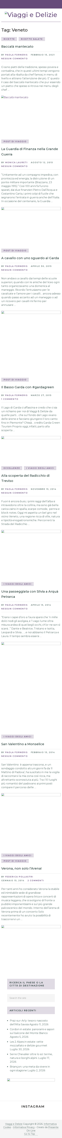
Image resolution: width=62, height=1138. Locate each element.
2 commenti (36, 880)
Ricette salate (32, 39)
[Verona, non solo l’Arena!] (31, 947)
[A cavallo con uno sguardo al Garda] (31, 340)
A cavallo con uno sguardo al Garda (30, 258)
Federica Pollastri (19, 877)
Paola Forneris (16, 55)
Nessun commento (14, 58)
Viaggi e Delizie (13, 1124)
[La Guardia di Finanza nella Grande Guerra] (31, 224)
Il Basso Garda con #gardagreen (27, 387)
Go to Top (29, 1133)
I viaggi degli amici (40, 468)
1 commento (9, 399)
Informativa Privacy (24, 1127)
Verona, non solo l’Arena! (21, 868)
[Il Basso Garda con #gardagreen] (31, 447)
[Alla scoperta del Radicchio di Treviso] (31, 552)
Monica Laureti (16, 162)
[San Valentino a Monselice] (31, 819)
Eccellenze (12, 468)
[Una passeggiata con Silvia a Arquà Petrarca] (31, 684)
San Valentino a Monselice (22, 744)
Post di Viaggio (15, 141)
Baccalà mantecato (17, 46)
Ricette (9, 39)
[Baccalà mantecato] (31, 114)
